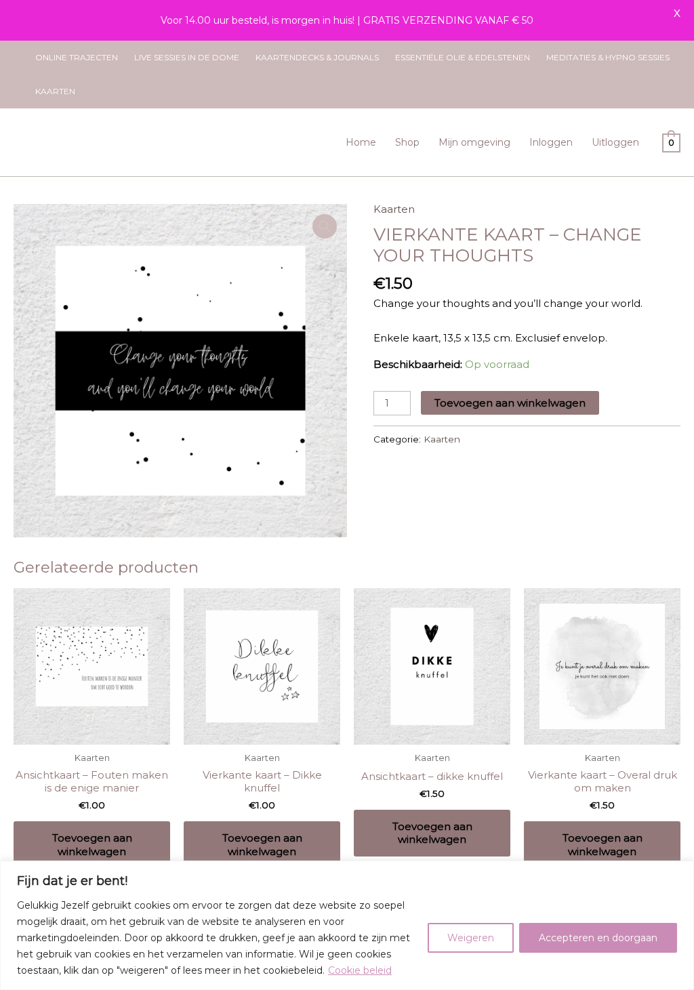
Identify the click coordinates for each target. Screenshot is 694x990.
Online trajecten (76, 57)
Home (361, 142)
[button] (324, 226)
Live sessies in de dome (186, 57)
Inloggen (551, 142)
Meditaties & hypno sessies (608, 57)
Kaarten (55, 91)
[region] (347, 925)
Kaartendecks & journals (317, 57)
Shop (407, 142)
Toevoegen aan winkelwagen (510, 402)
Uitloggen (615, 142)
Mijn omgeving (474, 142)
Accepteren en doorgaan (598, 938)
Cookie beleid (360, 970)
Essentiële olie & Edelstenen (462, 57)
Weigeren (470, 938)
